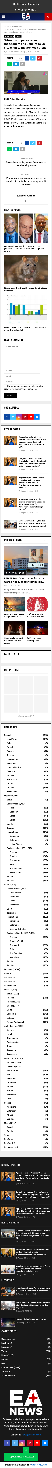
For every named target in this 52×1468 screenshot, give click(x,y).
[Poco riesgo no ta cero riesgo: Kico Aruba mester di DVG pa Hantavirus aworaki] (14, 604)
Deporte (10, 751)
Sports (10, 824)
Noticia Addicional (15, 1022)
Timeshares (12, 1038)
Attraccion (11, 1050)
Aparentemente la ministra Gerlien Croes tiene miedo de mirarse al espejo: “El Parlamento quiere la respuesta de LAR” (33, 504)
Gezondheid (15, 893)
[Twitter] (15, 1443)
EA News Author (12, 52)
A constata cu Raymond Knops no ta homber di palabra (26, 164)
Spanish (8, 735)
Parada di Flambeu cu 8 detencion (31, 1319)
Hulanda (11, 1087)
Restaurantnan (13, 1042)
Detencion (11, 1111)
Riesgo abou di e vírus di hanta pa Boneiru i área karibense (25, 289)
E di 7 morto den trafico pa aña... (34, 639)
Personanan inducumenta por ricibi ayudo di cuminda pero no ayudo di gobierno (26, 181)
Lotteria (10, 1018)
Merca (10, 1091)
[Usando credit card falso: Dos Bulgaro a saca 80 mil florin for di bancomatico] (8, 1291)
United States (16, 844)
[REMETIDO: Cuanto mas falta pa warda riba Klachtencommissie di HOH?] (26, 560)
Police (10, 876)
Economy (14, 812)
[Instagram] (22, 1443)
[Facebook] (7, 1443)
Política (10, 787)
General (10, 1030)
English (7, 796)
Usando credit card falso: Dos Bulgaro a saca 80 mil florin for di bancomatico (33, 1289)
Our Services (19, 4)
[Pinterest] (30, 1443)
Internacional (9, 36)
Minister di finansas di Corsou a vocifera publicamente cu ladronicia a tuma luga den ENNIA (24, 249)
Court (12, 816)
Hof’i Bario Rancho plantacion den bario (36, 615)
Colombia (14, 840)
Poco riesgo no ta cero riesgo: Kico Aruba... (14, 615)
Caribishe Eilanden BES (17, 933)
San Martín (12, 779)
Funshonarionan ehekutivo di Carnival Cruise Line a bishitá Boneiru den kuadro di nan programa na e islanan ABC (33, 1234)
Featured (8, 969)
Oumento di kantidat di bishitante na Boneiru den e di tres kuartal (25, 329)
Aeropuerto (12, 1054)
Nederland (14, 957)
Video (7, 1135)
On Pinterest (11, 670)
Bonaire (18, 36)
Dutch (6, 884)
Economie (14, 897)
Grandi (10, 1127)
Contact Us (33, 4)
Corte (9, 1010)
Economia (11, 1014)
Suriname (11, 1095)
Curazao (11, 771)
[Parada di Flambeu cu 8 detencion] (8, 1322)
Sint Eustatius (16, 868)
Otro (9, 1099)
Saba (12, 864)
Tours (9, 1046)
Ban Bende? (9, 1143)
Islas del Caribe (14, 767)
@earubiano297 (26, 716)
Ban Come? (9, 1139)
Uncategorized (11, 1147)
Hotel (9, 1034)
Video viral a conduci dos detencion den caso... (13, 641)
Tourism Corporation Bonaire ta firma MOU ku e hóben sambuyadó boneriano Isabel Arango (33, 1269)
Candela (10, 1119)
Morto (7, 1123)
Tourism (11, 828)
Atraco (10, 1115)
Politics (10, 880)
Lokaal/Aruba (13, 889)
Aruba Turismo (11, 1026)
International (12, 832)
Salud (9, 743)
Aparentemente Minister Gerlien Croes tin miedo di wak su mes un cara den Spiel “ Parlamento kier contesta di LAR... (32, 442)
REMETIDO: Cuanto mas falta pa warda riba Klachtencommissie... (24, 580)
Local (6, 989)
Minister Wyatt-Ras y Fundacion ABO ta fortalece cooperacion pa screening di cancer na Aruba (33, 523)
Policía (10, 783)
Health (13, 808)
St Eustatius (12, 791)
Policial (10, 998)
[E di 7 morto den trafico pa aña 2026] (37, 628)
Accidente (11, 1107)
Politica (10, 1002)
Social (10, 747)
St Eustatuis (9, 977)
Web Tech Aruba (39, 1464)
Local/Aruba (12, 739)
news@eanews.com (31, 1434)
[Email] (45, 1443)
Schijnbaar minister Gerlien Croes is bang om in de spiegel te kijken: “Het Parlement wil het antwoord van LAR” (32, 462)
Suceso (7, 1103)
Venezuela (12, 763)
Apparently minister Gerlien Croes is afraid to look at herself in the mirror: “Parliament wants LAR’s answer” (31, 482)
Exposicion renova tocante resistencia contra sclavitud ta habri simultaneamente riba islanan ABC (33, 1252)
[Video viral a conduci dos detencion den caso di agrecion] (14, 628)
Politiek (10, 965)
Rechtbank (14, 905)
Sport (9, 909)
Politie (10, 961)
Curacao (13, 852)
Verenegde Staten (18, 929)
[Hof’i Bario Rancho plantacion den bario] (37, 604)
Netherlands (15, 872)
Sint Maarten (15, 860)
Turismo (11, 755)
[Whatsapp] (26, 1450)
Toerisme (11, 913)
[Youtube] (37, 1443)
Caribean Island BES (16, 848)
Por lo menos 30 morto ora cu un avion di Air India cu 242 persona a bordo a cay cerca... (33, 1305)
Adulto (10, 1131)
